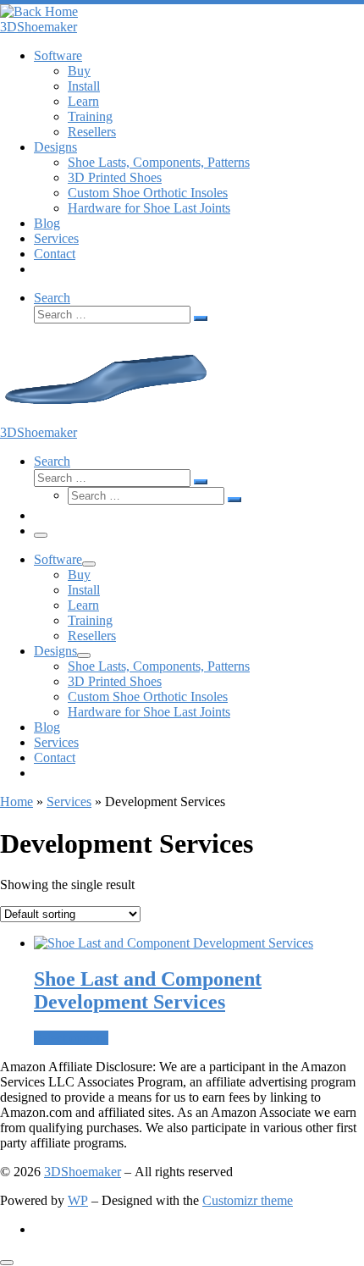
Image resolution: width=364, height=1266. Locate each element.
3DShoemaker (82, 1171)
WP (78, 1200)
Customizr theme (247, 1200)
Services (69, 801)
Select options (71, 1038)
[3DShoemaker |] (39, 11)
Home (16, 801)
